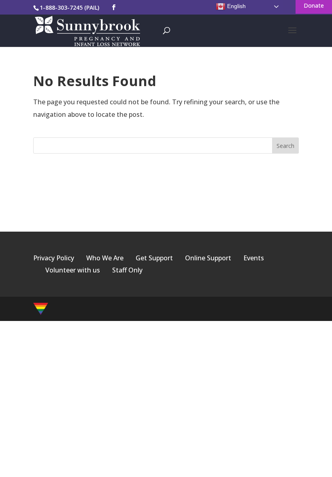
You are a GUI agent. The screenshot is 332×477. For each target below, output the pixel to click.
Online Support (208, 257)
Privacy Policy (53, 257)
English (236, 6)
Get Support (154, 257)
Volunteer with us (72, 270)
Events (253, 257)
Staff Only (127, 270)
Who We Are (104, 257)
